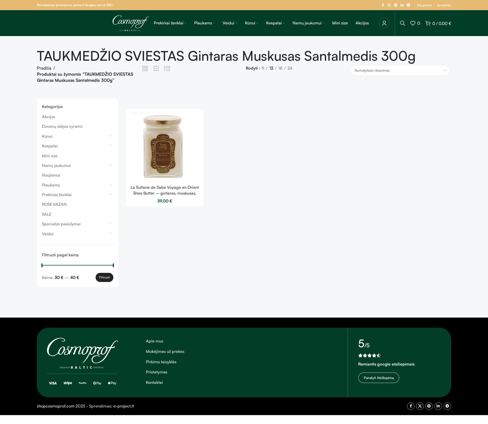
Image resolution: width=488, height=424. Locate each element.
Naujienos (51, 175)
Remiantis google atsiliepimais (386, 364)
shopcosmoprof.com (55, 406)
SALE (46, 214)
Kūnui (47, 136)
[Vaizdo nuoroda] (82, 352)
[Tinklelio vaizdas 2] (145, 68)
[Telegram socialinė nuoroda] (408, 5)
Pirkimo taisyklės (161, 361)
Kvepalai (50, 145)
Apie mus (154, 340)
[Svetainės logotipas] (131, 22)
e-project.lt (123, 406)
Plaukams (51, 184)
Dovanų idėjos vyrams (62, 126)
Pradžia (44, 68)
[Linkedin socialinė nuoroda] (402, 5)
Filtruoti (104, 277)
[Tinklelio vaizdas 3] (156, 68)
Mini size (50, 155)
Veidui (48, 233)
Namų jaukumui (56, 165)
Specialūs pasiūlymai (61, 223)
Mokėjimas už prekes (165, 351)
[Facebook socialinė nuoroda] (383, 5)
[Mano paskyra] (384, 23)
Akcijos (48, 116)
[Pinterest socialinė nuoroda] (395, 5)
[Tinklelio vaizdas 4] (167, 68)
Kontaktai (154, 382)
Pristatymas (156, 371)
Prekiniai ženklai (57, 194)
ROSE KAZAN (54, 204)
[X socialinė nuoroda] (389, 5)
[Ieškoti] (403, 23)
